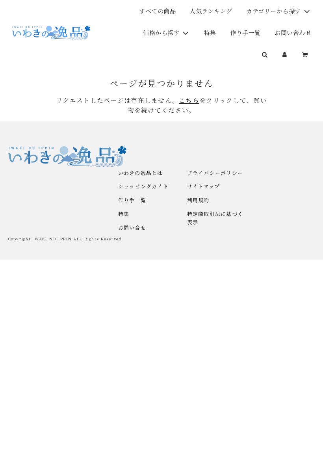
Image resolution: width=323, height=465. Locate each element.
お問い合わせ (293, 32)
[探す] (265, 54)
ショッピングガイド (143, 186)
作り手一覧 (245, 32)
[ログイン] (285, 54)
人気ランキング (210, 11)
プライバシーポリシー (215, 173)
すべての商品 (157, 11)
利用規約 (198, 200)
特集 (210, 32)
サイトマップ (203, 186)
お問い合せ (132, 227)
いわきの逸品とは (140, 173)
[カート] (306, 54)
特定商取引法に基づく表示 (215, 218)
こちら (189, 100)
